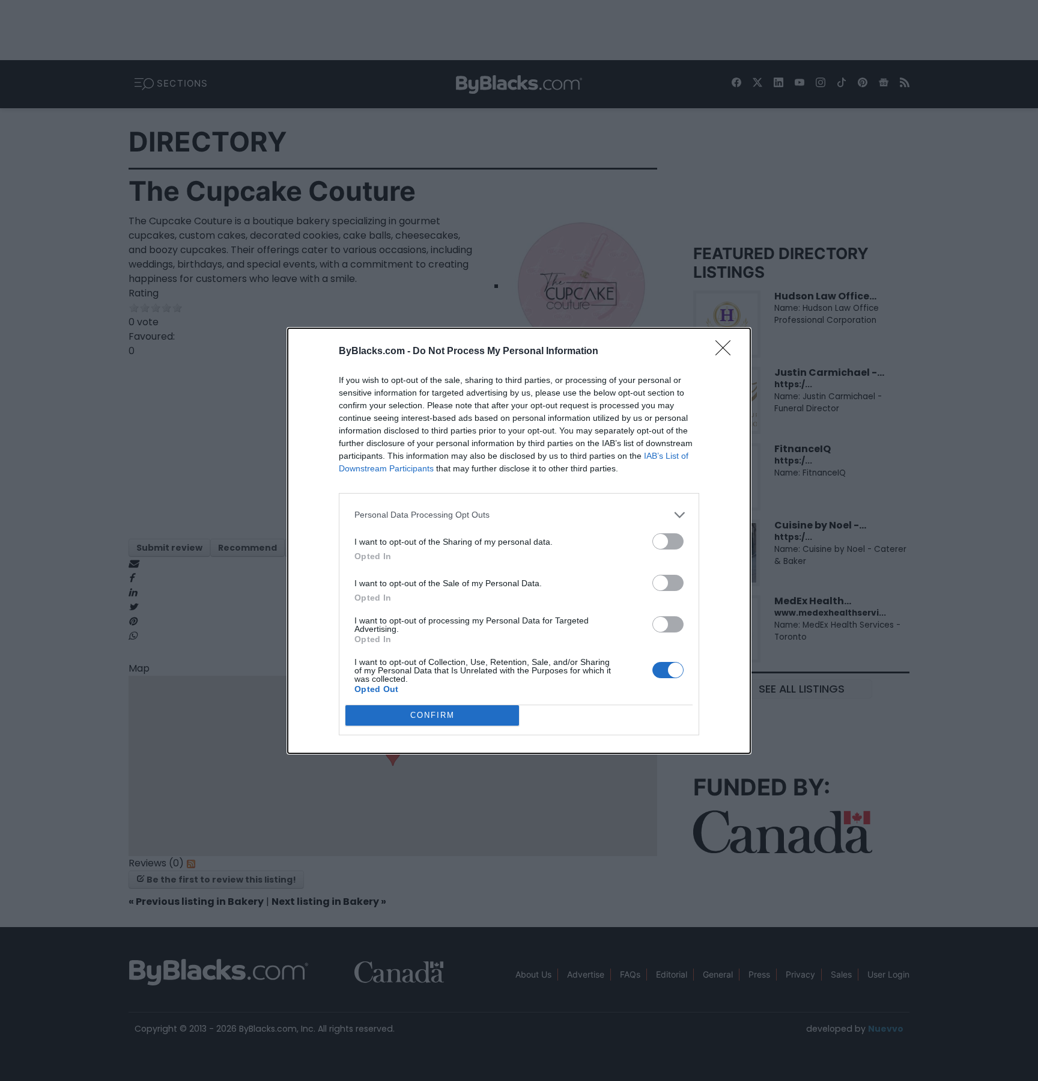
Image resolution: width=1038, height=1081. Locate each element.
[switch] (668, 541)
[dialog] (519, 540)
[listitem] (519, 515)
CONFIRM (432, 715)
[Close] (726, 351)
